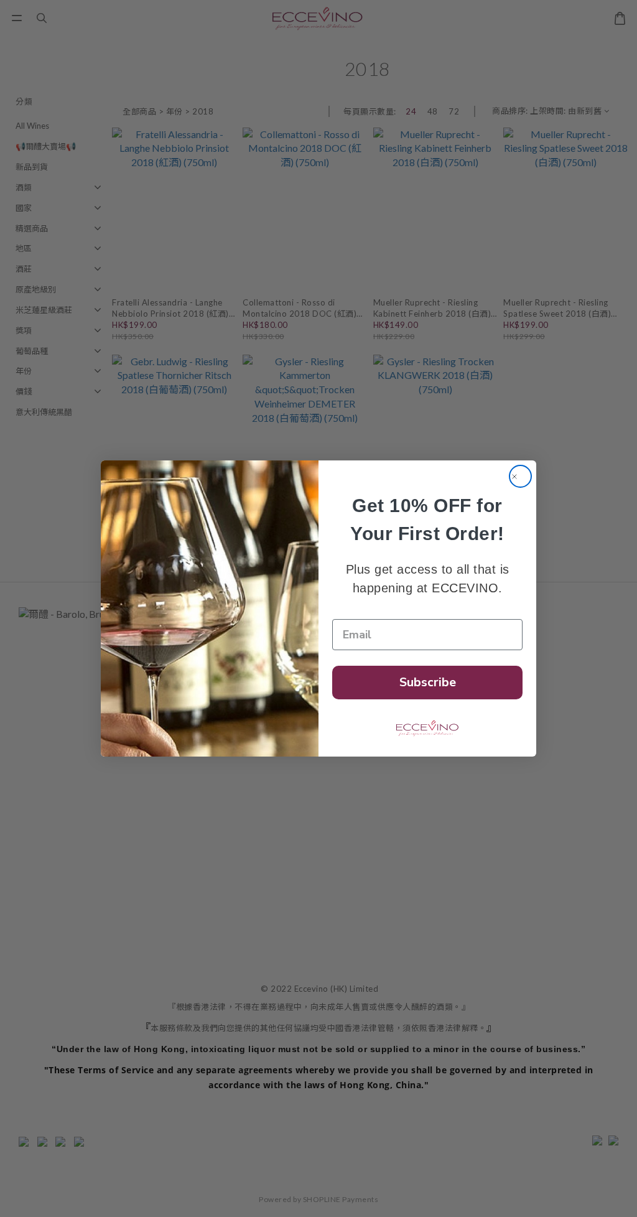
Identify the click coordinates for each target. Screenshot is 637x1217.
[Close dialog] (520, 476)
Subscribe (427, 682)
